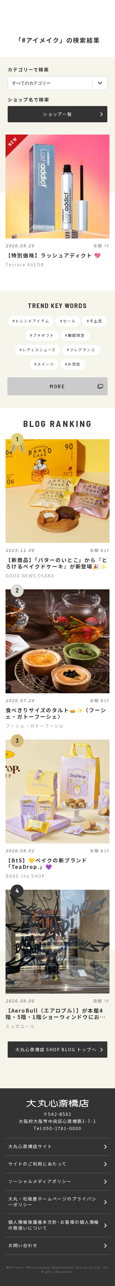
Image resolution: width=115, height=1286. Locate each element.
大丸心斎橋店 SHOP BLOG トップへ (56, 1049)
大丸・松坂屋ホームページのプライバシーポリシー (52, 1202)
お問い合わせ (23, 1245)
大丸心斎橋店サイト (30, 1146)
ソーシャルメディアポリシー (39, 1181)
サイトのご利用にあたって (37, 1164)
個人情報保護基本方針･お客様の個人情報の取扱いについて (53, 1225)
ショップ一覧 (57, 114)
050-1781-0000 (62, 1128)
